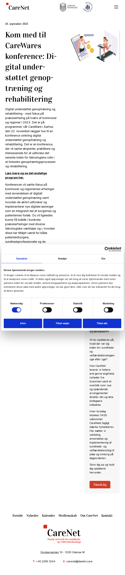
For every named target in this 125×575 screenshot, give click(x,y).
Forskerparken (50, 552)
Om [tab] (103, 258)
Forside (18, 515)
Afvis (23, 323)
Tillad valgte (62, 323)
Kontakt (106, 515)
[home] (17, 7)
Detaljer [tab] (62, 258)
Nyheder (32, 515)
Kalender (48, 515)
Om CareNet (89, 515)
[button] (115, 7)
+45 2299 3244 (45, 561)
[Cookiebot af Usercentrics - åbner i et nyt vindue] (107, 249)
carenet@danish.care (79, 561)
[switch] (47, 309)
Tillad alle (102, 323)
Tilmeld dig (99, 484)
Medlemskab (67, 515)
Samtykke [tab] (21, 258)
